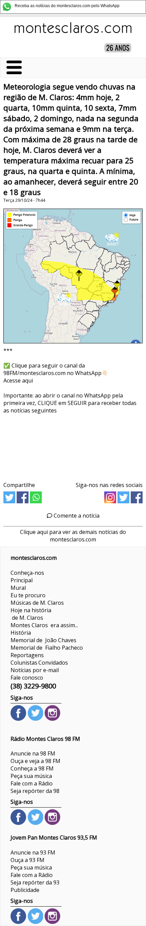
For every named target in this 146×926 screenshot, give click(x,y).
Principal (22, 580)
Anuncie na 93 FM (33, 852)
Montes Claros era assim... (44, 625)
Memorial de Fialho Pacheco (47, 647)
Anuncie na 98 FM (33, 753)
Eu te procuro (28, 595)
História (21, 632)
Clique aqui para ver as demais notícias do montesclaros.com (73, 535)
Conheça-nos (27, 572)
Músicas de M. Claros (37, 602)
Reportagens (27, 655)
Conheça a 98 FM (32, 768)
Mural (18, 587)
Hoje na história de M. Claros (31, 613)
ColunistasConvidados (39, 662)
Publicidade (25, 890)
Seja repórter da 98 (35, 791)
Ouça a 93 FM (27, 860)
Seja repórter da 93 (35, 882)
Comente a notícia (75, 515)
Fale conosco (27, 677)
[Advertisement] (73, 445)
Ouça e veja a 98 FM (35, 761)
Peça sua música (31, 776)
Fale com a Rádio (32, 783)
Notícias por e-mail (35, 670)
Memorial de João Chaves (43, 640)
